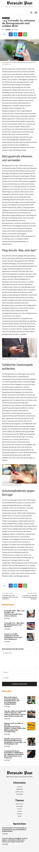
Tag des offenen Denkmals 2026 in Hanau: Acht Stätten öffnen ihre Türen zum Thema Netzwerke (15, 713)
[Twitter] (15, 34)
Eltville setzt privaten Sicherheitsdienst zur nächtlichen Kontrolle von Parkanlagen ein (15, 741)
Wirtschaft (5, 18)
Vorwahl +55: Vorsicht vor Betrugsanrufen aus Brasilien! (29, 597)
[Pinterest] (20, 34)
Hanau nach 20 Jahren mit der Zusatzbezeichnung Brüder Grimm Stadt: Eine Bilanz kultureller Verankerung (15, 727)
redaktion (8, 29)
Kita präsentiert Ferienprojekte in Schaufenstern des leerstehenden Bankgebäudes (12, 700)
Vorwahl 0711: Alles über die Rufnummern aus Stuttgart (14, 625)
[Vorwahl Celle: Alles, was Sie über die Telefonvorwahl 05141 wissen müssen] (31, 614)
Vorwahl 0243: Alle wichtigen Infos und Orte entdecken (10, 597)
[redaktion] (3, 30)
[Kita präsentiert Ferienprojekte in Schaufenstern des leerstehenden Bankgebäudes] (31, 700)
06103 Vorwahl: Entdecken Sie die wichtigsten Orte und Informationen (13, 636)
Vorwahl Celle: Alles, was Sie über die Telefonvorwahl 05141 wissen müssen (14, 613)
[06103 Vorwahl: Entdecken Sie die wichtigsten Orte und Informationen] (31, 637)
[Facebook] (11, 34)
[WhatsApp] (25, 34)
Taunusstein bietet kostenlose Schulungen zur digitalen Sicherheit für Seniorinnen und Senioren (14, 754)
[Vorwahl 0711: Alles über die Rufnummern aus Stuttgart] (31, 626)
